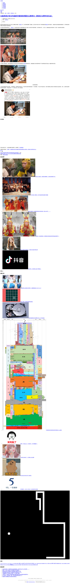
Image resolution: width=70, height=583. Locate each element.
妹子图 (26, 563)
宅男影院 (4, 3)
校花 (50, 563)
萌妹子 (20, 564)
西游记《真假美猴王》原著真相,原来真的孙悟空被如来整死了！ (47, 236)
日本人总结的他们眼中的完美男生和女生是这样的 (9, 152)
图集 (20, 563)
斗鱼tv (49, 563)
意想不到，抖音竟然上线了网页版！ (34, 268)
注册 (1, 12)
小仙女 (35, 563)
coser (8, 563)
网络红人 (12, 564)
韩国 (29, 564)
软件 (28, 564)
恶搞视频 (43, 563)
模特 (52, 563)
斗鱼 (46, 563)
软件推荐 (4, 4)
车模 (26, 564)
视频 (25, 564)
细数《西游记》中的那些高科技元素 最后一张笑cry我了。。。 (39, 211)
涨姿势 (55, 563)
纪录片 (6, 564)
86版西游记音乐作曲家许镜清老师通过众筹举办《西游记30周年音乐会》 (26, 16)
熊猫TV (60, 563)
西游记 (20, 24)
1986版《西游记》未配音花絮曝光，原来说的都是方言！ (45, 176)
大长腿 (22, 563)
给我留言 (32, 578)
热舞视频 (57, 563)
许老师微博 (21, 147)
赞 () (1, 150)
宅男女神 (29, 563)
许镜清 (24, 63)
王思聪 (63, 563)
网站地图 (38, 578)
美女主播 (16, 564)
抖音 (45, 563)
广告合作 (29, 578)
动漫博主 (17, 563)
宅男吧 (1, 0)
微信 (39, 563)
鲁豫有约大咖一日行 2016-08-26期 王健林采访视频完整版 (10, 153)
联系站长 (35, 578)
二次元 (13, 563)
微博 (40, 563)
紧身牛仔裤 (3, 564)
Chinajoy (6, 563)
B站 (4, 563)
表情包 (23, 564)
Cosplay (10, 563)
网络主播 (8, 564)
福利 (67, 563)
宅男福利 (32, 563)
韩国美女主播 (35, 564)
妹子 (24, 563)
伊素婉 (15, 563)
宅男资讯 (6, 19)
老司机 (18, 564)
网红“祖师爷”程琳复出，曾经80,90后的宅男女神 (29, 249)
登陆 (1, 11)
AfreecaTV (1, 563)
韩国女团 (31, 564)
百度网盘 (65, 563)
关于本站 (41, 578)
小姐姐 (37, 563)
